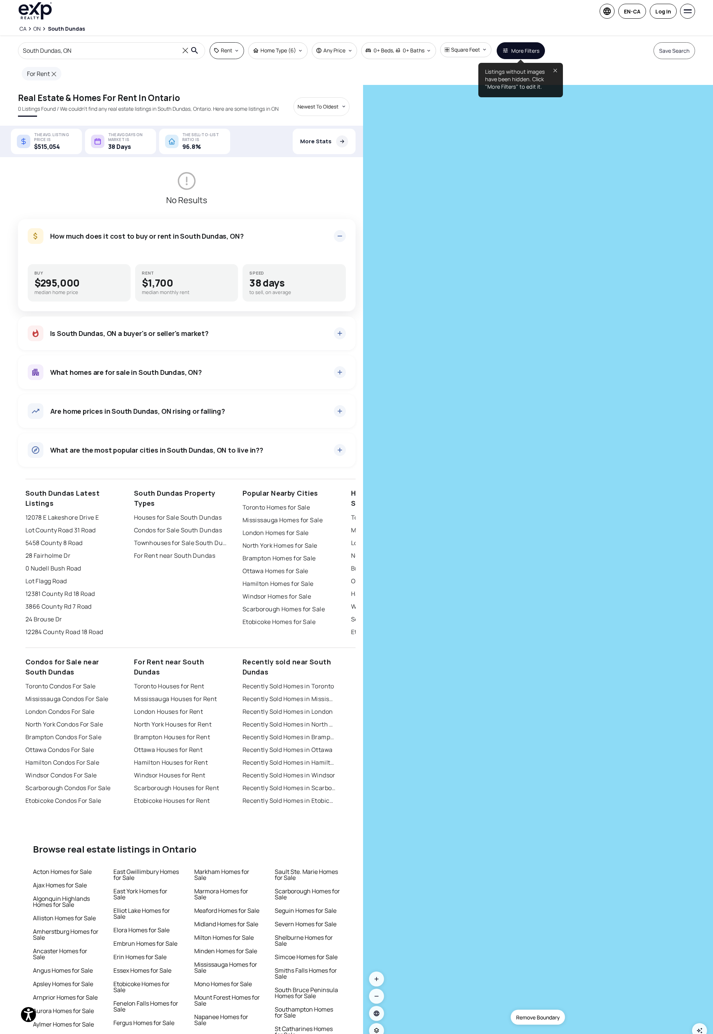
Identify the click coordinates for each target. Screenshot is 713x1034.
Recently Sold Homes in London (288, 711)
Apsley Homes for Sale (63, 984)
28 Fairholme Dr (48, 555)
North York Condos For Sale (64, 724)
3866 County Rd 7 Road (58, 606)
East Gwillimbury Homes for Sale (146, 875)
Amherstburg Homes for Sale (65, 934)
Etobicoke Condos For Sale (63, 800)
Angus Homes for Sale (63, 970)
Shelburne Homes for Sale (304, 940)
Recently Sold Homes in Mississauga (289, 699)
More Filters (525, 50)
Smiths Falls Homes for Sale (306, 973)
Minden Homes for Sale (225, 951)
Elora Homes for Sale (141, 930)
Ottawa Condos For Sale (59, 750)
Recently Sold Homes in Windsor (289, 775)
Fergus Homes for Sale (143, 1023)
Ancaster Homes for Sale (60, 954)
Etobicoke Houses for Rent (172, 800)
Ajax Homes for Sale (60, 885)
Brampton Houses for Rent (172, 737)
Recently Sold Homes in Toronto (288, 686)
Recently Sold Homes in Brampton (289, 737)
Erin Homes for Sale (140, 957)
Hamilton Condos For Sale (62, 762)
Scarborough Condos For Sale (68, 788)
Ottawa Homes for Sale (275, 571)
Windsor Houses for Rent (169, 775)
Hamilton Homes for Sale (278, 583)
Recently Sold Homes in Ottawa (288, 750)
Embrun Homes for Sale (145, 943)
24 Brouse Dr (43, 619)
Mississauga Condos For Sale (67, 699)
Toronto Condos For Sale (60, 686)
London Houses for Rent (168, 711)
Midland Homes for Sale (226, 924)
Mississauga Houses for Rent (175, 699)
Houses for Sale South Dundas (178, 517)
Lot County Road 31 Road (60, 530)
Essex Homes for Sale (142, 970)
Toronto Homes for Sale (276, 507)
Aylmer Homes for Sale (63, 1024)
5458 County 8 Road (54, 543)
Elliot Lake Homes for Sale (141, 913)
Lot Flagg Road (46, 581)
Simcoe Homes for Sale (306, 957)
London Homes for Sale (276, 533)
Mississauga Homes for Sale (283, 520)
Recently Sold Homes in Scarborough (289, 788)
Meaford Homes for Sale (226, 910)
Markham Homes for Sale (221, 875)
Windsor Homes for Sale (277, 596)
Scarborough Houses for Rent (176, 788)
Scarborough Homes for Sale (284, 609)
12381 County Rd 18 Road (60, 594)
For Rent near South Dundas (174, 555)
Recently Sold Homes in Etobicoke (289, 800)
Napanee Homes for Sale (221, 1020)
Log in (663, 11)
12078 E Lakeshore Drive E (62, 517)
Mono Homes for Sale (223, 984)
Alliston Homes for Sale (64, 918)
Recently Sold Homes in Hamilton (289, 762)
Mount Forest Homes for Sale (227, 1000)
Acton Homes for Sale (62, 872)
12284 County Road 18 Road (64, 632)
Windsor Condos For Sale (61, 775)
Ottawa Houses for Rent (168, 750)
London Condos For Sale (60, 711)
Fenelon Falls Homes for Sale (145, 1006)
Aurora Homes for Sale (63, 1011)
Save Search (674, 50)
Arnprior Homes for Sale (65, 997)
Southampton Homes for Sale (304, 1012)
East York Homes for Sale (140, 894)
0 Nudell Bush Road (53, 568)
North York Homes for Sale (280, 545)
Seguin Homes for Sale (305, 910)
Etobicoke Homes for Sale (279, 622)
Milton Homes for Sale (224, 937)
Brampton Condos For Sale (63, 737)
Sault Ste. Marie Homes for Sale (306, 875)
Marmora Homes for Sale (221, 894)
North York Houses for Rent (172, 724)
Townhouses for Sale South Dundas (181, 543)
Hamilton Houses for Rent (171, 762)
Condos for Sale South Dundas (178, 530)
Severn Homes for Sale (305, 924)
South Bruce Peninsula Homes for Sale (306, 993)
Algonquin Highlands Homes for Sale (61, 901)
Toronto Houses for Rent (169, 686)
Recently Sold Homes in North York (289, 724)
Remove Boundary (538, 1017)
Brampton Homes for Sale (279, 558)
